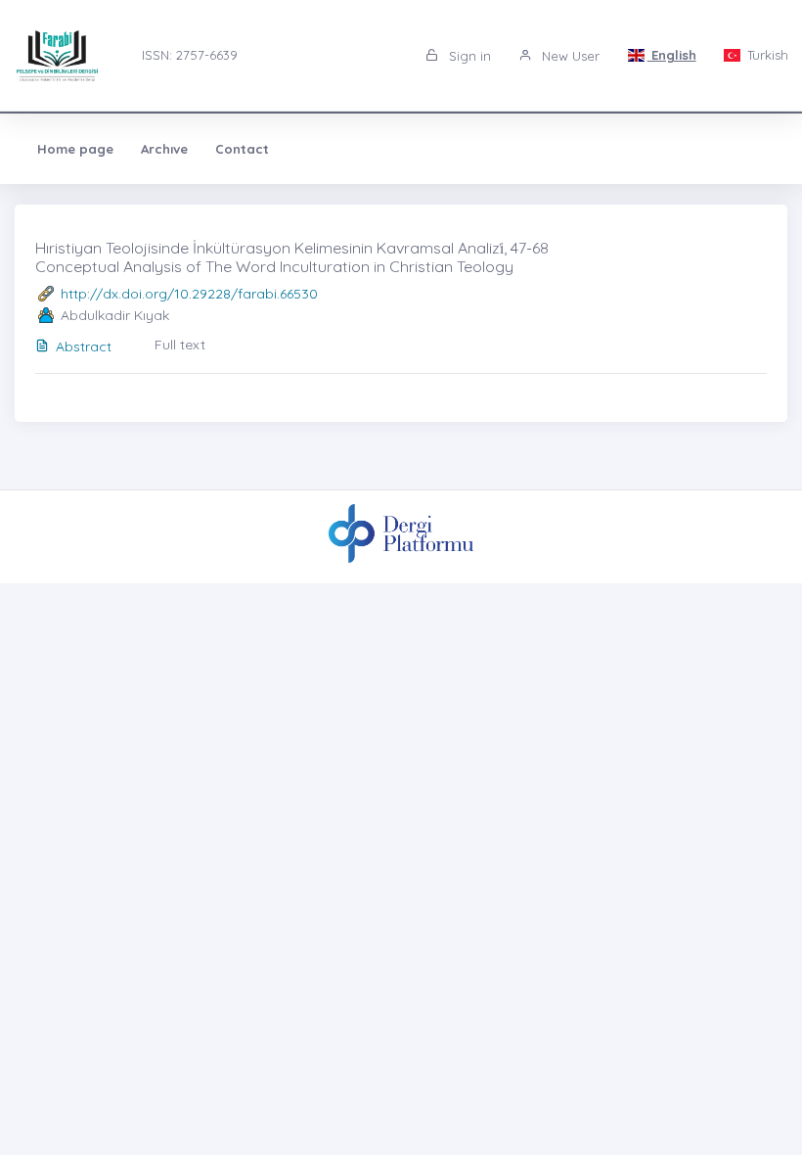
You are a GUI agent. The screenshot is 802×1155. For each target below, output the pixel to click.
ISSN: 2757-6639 (190, 55)
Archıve (164, 149)
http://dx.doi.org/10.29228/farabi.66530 (189, 293)
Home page (75, 149)
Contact (242, 149)
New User (569, 56)
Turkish (765, 55)
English (671, 55)
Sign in (468, 56)
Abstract (83, 346)
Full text (180, 344)
